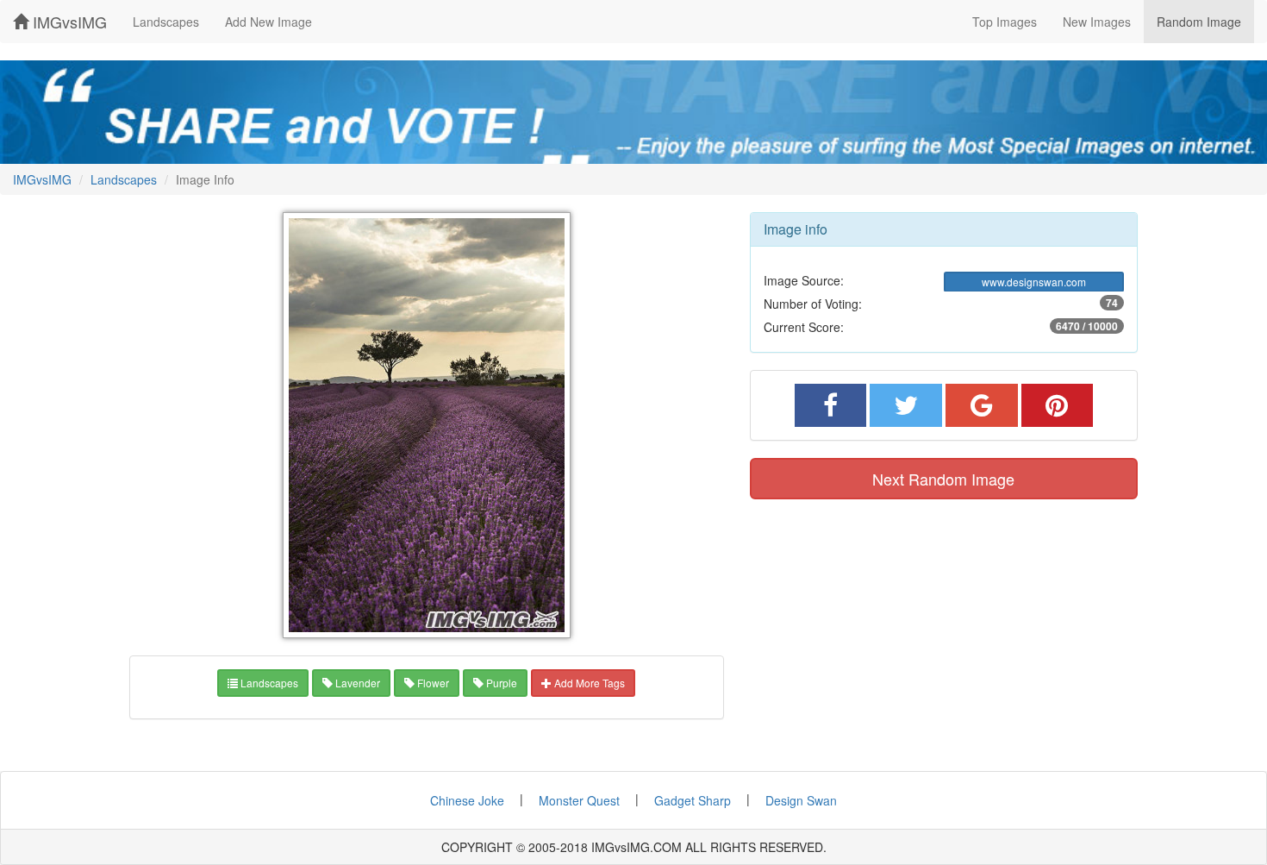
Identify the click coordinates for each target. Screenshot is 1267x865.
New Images (1097, 21)
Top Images (1004, 21)
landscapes (268, 682)
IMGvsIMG (67, 21)
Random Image (1199, 21)
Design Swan (801, 800)
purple (500, 682)
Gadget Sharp (692, 800)
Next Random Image (943, 478)
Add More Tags (588, 682)
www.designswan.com (1034, 281)
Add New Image (268, 21)
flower (432, 682)
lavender (356, 682)
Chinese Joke (467, 800)
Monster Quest (579, 800)
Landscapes (166, 21)
